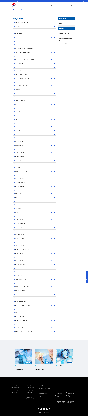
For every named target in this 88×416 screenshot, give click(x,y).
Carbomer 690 (17, 104)
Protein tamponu (29, 394)
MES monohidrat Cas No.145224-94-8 (22, 309)
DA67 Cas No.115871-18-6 (19, 167)
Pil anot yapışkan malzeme (43, 396)
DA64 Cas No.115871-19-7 (19, 163)
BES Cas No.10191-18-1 (19, 212)
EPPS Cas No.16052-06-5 (19, 193)
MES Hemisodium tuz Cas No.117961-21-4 (22, 305)
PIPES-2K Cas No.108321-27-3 (20, 256)
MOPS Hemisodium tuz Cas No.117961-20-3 (23, 301)
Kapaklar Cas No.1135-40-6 (20, 182)
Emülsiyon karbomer (19, 126)
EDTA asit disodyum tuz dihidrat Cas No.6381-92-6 (24, 59)
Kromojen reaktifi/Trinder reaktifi (65, 38)
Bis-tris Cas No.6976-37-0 (20, 290)
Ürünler (36, 5)
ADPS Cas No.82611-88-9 (19, 141)
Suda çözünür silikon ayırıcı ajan (21, 41)
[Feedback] (87, 282)
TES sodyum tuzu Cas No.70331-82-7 (22, 249)
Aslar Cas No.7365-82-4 (19, 238)
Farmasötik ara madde (43, 391)
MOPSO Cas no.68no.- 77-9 (20, 197)
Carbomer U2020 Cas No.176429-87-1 (22, 122)
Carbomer (61, 35)
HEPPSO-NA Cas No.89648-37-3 (21, 268)
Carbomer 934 (17, 111)
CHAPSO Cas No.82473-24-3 (20, 279)
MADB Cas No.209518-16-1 (20, 156)
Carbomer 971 (17, 115)
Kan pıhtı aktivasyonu (19, 33)
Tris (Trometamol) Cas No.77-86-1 (21, 175)
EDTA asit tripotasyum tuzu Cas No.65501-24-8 (23, 331)
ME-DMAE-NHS (18, 93)
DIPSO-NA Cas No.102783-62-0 (21, 275)
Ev (32, 5)
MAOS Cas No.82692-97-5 (20, 160)
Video (60, 23)
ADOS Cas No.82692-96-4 (20, 137)
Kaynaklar (60, 5)
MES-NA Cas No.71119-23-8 (20, 316)
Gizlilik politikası (46, 412)
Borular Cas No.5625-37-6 (20, 204)
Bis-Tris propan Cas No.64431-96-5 (21, 312)
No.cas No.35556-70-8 (19, 208)
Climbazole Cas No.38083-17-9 (20, 323)
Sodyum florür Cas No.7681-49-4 (21, 55)
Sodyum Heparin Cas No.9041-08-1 (21, 22)
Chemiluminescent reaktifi (64, 33)
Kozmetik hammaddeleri (30, 387)
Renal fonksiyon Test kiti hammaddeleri (43, 386)
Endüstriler (42, 5)
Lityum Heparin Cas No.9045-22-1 (21, 26)
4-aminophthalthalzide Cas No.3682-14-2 (22, 70)
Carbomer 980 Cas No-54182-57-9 (21, 100)
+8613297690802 (59, 393)
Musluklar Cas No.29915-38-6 (20, 189)
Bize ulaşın (66, 5)
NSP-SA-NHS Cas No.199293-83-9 (21, 85)
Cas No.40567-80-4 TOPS (20, 134)
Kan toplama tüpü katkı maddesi (65, 31)
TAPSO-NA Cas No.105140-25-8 (21, 264)
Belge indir (23, 9)
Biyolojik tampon (62, 40)
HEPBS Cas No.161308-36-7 (20, 245)
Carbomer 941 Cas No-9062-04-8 (21, 108)
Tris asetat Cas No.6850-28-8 (20, 230)
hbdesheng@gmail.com (17, 1)
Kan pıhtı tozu (17, 37)
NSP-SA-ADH (17, 89)
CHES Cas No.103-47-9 (19, 219)
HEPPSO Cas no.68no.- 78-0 (20, 297)
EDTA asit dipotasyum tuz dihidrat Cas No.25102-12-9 (25, 29)
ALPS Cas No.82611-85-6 (19, 145)
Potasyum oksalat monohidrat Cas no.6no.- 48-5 (24, 48)
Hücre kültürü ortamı (29, 392)
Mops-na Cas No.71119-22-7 (20, 271)
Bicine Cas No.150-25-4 (19, 178)
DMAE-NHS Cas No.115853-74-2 (21, 74)
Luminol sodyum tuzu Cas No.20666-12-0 (22, 67)
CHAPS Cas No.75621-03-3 (20, 294)
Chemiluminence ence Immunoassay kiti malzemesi (30, 396)
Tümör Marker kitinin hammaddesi (44, 390)
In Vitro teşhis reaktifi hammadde (31, 390)
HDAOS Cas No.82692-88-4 (20, 152)
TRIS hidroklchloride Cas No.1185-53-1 (22, 171)
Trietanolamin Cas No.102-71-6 (20, 327)
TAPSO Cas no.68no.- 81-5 (20, 234)
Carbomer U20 (17, 119)
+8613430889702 (5, 1)
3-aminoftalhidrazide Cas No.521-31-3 (22, 63)
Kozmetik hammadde (63, 43)
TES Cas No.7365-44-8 (19, 253)
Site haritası (41, 412)
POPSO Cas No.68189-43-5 (20, 227)
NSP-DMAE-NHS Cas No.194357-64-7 (22, 78)
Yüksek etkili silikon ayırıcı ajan (20, 44)
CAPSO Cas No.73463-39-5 (20, 223)
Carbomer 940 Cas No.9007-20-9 (21, 96)
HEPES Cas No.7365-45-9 (19, 201)
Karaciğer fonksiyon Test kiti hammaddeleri (30, 399)
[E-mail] (87, 275)
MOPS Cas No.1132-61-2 (19, 186)
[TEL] (87, 279)
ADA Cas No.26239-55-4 (19, 242)
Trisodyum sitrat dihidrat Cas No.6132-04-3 (23, 52)
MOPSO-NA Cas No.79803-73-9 (21, 320)
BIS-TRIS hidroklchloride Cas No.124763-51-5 (23, 286)
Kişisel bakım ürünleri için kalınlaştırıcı (32, 389)
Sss (60, 21)
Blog (71, 5)
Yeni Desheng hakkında (51, 5)
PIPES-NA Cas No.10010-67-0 (20, 260)
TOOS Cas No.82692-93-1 (19, 130)
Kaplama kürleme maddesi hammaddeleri (43, 394)
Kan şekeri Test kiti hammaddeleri (44, 388)
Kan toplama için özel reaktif (30, 385)
